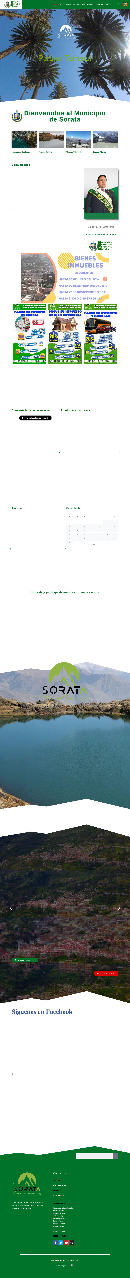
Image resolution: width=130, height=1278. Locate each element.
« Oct (91, 548)
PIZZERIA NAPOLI (12, 788)
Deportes (17, 565)
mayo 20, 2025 (19, 225)
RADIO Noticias (79, 4)
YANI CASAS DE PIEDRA (65, 938)
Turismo (68, 4)
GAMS (61, 4)
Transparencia (93, 4)
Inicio (55, 4)
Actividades (37, 562)
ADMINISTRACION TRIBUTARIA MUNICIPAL (34, 221)
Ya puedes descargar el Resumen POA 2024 (83, 459)
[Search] (115, 1156)
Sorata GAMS (102, 463)
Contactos (106, 4)
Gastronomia (29, 792)
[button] (13, 333)
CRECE (68, 1266)
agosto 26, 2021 (20, 562)
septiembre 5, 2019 (10, 792)
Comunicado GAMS (33, 225)
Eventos (24, 565)
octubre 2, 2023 (69, 463)
